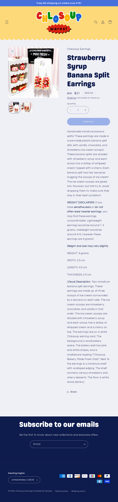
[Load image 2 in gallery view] (27, 107)
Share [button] (73, 392)
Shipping (71, 98)
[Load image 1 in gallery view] (14, 107)
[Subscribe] (84, 444)
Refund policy (61, 491)
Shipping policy (78, 491)
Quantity (71, 104)
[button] (6, 22)
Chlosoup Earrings (24, 491)
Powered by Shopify (43, 491)
